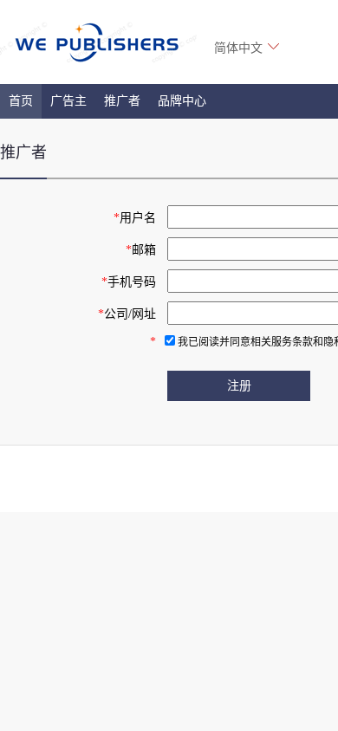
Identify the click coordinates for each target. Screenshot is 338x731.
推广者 (122, 100)
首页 (21, 100)
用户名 (135, 217)
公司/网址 (127, 313)
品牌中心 (182, 100)
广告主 (68, 100)
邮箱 (141, 249)
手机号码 (128, 281)
